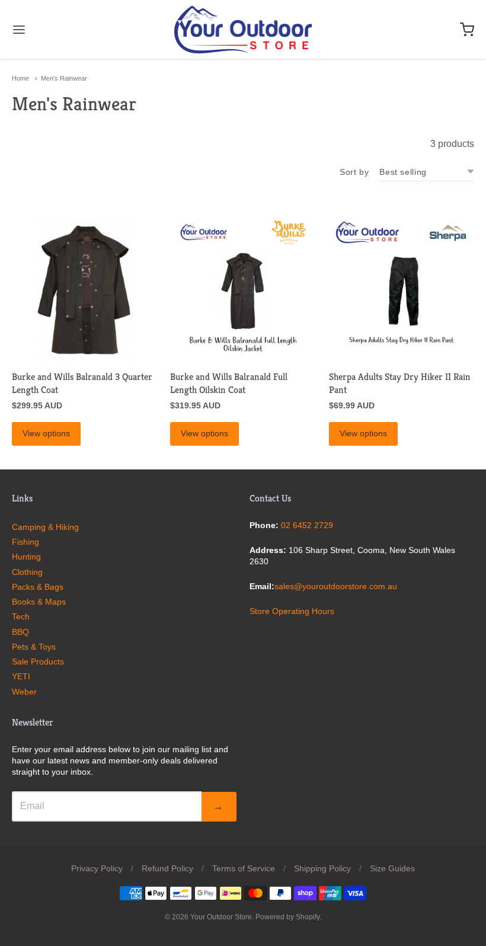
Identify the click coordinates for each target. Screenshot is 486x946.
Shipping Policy (322, 868)
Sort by (354, 172)
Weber (24, 691)
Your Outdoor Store (221, 917)
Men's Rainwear (64, 78)
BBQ (20, 632)
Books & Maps (39, 601)
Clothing (27, 572)
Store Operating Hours (292, 611)
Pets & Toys (34, 646)
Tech (21, 616)
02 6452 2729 (307, 525)
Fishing (25, 541)
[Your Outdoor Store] (243, 29)
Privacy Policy (97, 868)
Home (20, 78)
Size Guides (392, 868)
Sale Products (38, 661)
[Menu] (58, 30)
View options (46, 433)
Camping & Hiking (45, 527)
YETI (21, 676)
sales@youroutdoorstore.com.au (335, 586)
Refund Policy (167, 868)
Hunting (26, 556)
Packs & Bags (37, 587)
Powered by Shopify (287, 917)
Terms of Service (243, 868)
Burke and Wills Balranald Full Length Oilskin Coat (228, 383)
